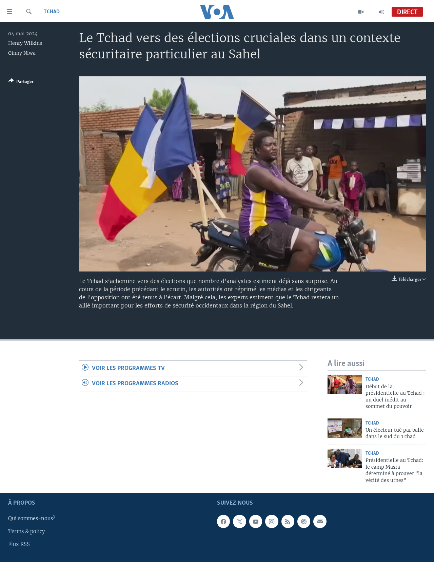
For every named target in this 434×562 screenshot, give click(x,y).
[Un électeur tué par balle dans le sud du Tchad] (345, 428)
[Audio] (381, 12)
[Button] (21, 82)
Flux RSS (19, 544)
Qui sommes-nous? (31, 519)
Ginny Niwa (22, 53)
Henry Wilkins (25, 43)
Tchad (52, 12)
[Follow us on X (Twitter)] (239, 521)
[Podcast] (303, 521)
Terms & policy (26, 531)
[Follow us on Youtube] (255, 521)
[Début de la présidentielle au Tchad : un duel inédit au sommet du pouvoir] (345, 384)
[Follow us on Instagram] (271, 521)
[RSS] (287, 521)
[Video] (361, 12)
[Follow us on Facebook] (223, 521)
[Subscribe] (319, 521)
